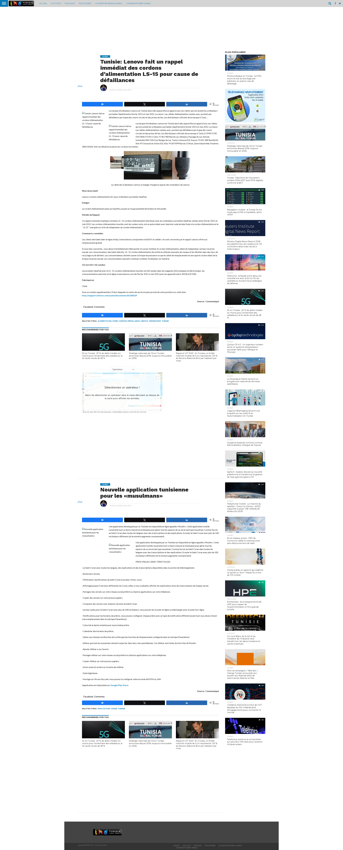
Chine (115, 321)
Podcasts (70, 3)
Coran (114, 709)
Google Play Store (119, 685)
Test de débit (85, 3)
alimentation (104, 321)
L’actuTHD (56, 3)
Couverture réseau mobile (108, 3)
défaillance (133, 321)
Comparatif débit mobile (138, 3)
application (104, 709)
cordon (123, 321)
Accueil (43, 3)
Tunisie (165, 321)
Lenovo (144, 321)
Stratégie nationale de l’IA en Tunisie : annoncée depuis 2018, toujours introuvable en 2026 (150, 355)
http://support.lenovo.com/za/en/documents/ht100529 (109, 295)
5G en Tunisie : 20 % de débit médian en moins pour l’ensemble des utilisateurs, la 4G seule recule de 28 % (102, 355)
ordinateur (155, 321)
